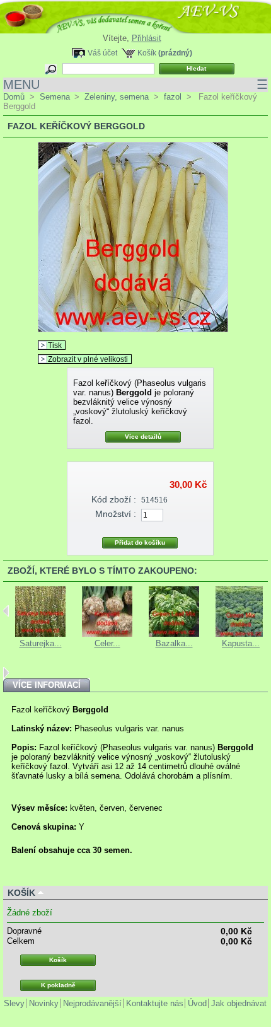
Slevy (14, 1003)
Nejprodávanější (92, 1003)
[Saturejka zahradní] (40, 634)
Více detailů (143, 436)
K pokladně (58, 985)
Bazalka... (174, 643)
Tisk (55, 345)
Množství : (115, 514)
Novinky (44, 1003)
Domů (14, 97)
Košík (146, 53)
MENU (135, 84)
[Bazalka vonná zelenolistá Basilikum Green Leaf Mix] (174, 634)
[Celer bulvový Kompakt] (107, 634)
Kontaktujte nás (154, 1003)
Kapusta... (241, 643)
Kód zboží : (113, 499)
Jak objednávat (239, 1003)
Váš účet (102, 53)
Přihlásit (146, 38)
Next (6, 672)
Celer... (107, 643)
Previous (6, 611)
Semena (55, 97)
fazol (173, 97)
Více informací (47, 685)
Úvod (197, 1003)
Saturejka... (41, 643)
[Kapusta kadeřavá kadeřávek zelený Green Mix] (241, 634)
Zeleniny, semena (116, 97)
